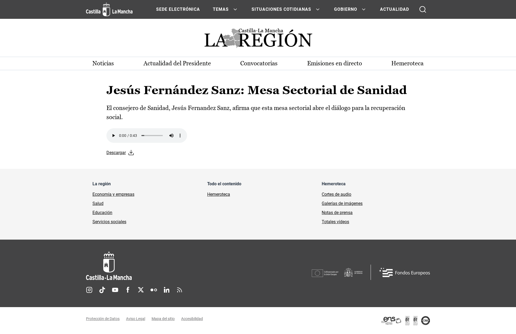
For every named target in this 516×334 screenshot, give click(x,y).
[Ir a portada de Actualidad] (258, 39)
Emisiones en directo (334, 63)
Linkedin (166, 290)
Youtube (115, 290)
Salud (97, 203)
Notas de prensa (337, 212)
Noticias (103, 63)
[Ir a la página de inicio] (109, 9)
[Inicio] (159, 265)
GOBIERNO (345, 9)
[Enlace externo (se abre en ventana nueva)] (405, 320)
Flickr (153, 290)
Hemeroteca (407, 63)
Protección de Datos (103, 319)
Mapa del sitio (163, 319)
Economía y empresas (113, 194)
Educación (102, 212)
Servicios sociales (109, 221)
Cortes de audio (336, 194)
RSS (179, 290)
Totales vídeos (335, 221)
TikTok (102, 290)
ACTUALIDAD (394, 9)
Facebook (127, 290)
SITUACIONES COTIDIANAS (281, 9)
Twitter (140, 290)
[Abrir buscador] (422, 9)
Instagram (89, 290)
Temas (221, 9)
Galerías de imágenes (342, 203)
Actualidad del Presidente (177, 63)
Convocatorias (259, 63)
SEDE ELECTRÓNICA (178, 9)
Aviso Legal (135, 319)
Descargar (116, 152)
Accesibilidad (192, 319)
